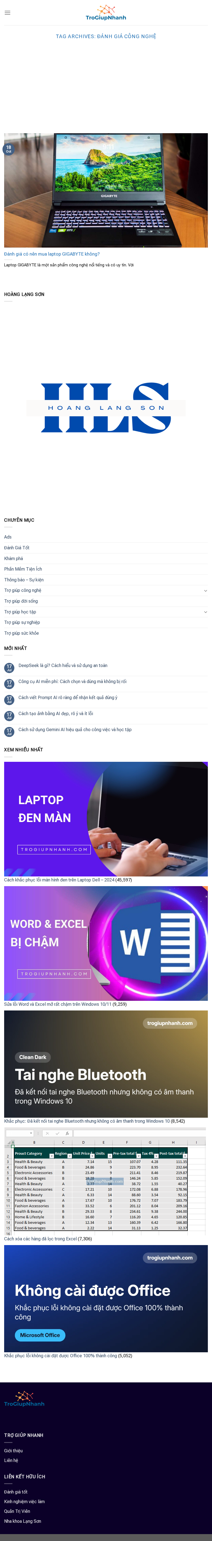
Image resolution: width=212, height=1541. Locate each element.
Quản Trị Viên (17, 1511)
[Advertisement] (106, 91)
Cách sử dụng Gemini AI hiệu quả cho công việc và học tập (75, 729)
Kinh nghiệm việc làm (24, 1501)
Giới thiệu (13, 1450)
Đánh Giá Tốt (17, 547)
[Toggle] (205, 590)
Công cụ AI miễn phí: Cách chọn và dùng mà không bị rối (72, 681)
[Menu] (7, 12)
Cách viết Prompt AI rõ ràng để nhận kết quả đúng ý (67, 697)
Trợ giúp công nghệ (22, 590)
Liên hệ (11, 1460)
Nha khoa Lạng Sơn (22, 1521)
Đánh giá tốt (16, 1492)
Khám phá (13, 558)
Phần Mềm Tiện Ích (23, 569)
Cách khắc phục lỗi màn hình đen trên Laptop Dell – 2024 (59, 880)
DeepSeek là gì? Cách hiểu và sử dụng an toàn (62, 665)
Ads (8, 537)
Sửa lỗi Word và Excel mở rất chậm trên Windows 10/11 (58, 1004)
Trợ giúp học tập (20, 612)
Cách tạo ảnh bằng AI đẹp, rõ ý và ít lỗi (55, 713)
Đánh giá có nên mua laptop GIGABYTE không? (52, 254)
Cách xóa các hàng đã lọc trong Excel (40, 1238)
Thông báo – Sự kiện (24, 579)
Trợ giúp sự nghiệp (22, 622)
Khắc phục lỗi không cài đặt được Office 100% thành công (60, 1355)
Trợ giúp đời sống (21, 601)
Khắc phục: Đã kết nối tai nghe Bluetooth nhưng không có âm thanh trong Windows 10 (87, 1121)
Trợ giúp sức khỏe (21, 633)
